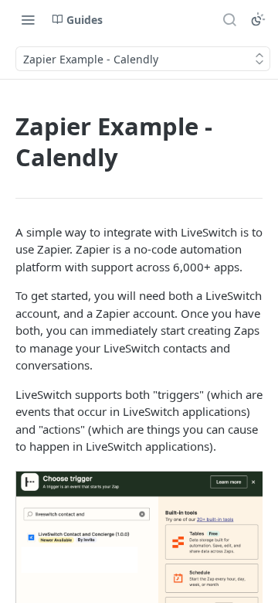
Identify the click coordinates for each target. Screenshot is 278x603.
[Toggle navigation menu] (27, 19)
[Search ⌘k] (229, 19)
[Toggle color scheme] (258, 19)
